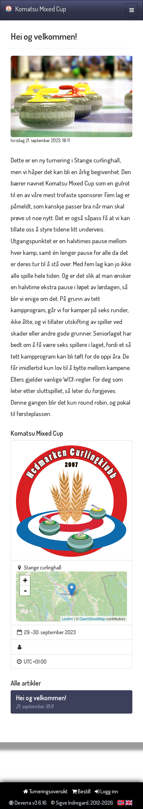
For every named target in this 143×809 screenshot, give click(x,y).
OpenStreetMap (92, 618)
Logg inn (108, 791)
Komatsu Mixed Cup (40, 8)
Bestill (83, 791)
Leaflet (67, 618)
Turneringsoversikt (48, 791)
